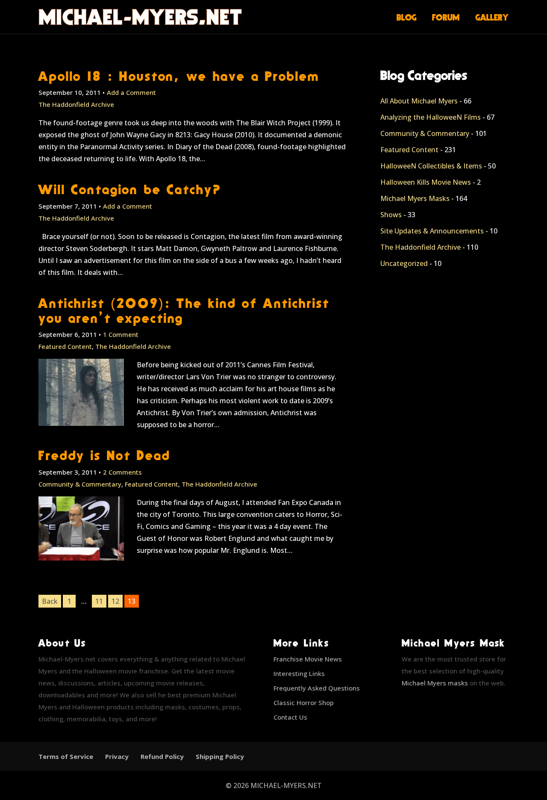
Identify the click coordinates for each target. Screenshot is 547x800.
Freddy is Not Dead (104, 455)
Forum (446, 17)
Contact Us (290, 717)
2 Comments (122, 472)
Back (50, 601)
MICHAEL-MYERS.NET (286, 785)
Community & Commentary (79, 484)
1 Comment (120, 334)
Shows (391, 214)
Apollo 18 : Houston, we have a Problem (178, 76)
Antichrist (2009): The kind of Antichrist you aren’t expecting (183, 310)
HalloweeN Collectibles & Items (431, 166)
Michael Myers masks (435, 683)
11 (99, 601)
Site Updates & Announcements (432, 231)
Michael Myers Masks (415, 198)
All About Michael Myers (419, 101)
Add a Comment (131, 92)
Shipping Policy (220, 756)
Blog (407, 17)
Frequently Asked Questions (317, 688)
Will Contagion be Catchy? (130, 189)
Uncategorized (404, 263)
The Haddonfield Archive (76, 104)
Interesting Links (299, 673)
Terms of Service (65, 756)
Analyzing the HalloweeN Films (430, 117)
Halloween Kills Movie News (425, 182)
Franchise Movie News (308, 659)
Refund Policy (162, 756)
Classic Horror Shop (304, 702)
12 (115, 601)
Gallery (492, 17)
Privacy (117, 756)
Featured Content (65, 346)
